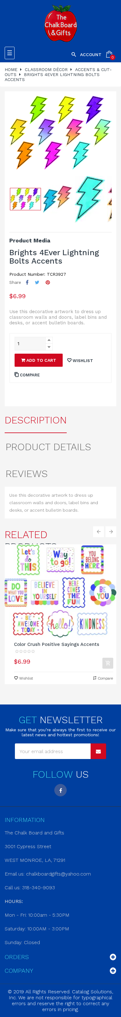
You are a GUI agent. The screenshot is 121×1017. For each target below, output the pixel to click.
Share (27, 282)
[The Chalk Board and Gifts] (60, 23)
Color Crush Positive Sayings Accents (56, 644)
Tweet (37, 282)
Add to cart (40, 360)
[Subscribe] (98, 751)
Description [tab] (36, 420)
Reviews (27, 474)
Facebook (60, 790)
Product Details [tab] (48, 447)
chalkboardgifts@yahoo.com (58, 874)
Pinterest (48, 282)
